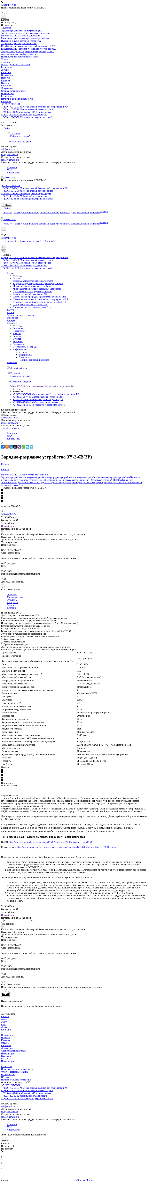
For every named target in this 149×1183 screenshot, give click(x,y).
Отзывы (5, 1043)
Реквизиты (6, 1066)
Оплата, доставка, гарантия (14, 1072)
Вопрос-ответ (8, 1074)
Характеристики (15, 597)
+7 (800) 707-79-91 (11, 104)
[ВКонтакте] (3, 447)
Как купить (12, 602)
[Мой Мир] (11, 447)
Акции (4, 1019)
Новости (5, 1037)
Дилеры (5, 1027)
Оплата (10, 605)
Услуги (4, 1022)
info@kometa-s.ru (9, 154)
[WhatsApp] (23, 447)
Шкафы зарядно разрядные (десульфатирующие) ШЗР (90, 480)
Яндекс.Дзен (13, 172)
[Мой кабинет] (2, 232)
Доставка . (12, 607)
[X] (15, 447)
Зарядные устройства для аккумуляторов (21, 477)
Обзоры (5, 1077)
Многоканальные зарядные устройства (111, 477)
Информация (25, 354)
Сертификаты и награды (13, 1050)
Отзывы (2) (12, 600)
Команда (5, 1040)
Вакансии (6, 1056)
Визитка (5, 1058)
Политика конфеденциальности (17, 1069)
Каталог (17, 278)
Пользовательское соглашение (16, 1079)
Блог (3, 1024)
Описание (12, 594)
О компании (7, 1035)
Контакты (6, 1045)
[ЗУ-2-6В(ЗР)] (8, 514)
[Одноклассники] (7, 447)
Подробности (8, 526)
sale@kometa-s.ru (9, 149)
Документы (7, 1048)
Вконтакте (12, 167)
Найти (5, 1141)
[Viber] (19, 447)
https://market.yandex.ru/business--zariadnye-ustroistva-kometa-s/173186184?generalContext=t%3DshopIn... (67, 847)
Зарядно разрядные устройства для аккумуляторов (67, 477)
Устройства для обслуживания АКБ (46, 480)
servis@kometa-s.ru (10, 160)
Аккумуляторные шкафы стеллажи (109, 482)
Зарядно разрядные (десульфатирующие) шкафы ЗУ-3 (64, 482)
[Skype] (27, 447)
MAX (10, 170)
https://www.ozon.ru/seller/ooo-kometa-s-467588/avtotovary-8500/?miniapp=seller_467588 (51, 842)
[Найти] (3, 17)
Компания (18, 328)
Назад (19, 275)
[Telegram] (31, 447)
